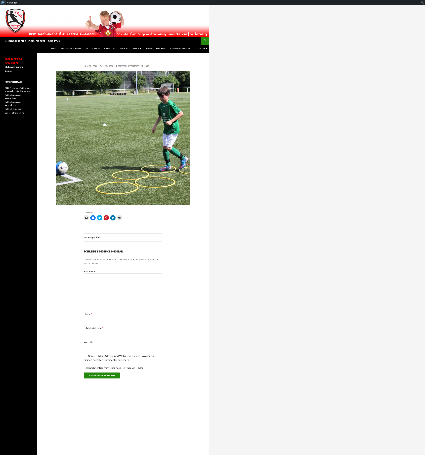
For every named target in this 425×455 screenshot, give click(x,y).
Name (88, 314)
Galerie (135, 48)
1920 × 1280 (107, 66)
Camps (122, 48)
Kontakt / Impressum (180, 48)
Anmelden (12, 2)
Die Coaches (91, 48)
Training (108, 48)
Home (53, 48)
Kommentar (91, 271)
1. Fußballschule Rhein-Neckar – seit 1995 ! (33, 40)
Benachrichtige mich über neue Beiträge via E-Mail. (115, 367)
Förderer (161, 48)
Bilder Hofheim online (14, 113)
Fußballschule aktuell (14, 109)
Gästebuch (199, 48)
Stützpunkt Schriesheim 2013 (133, 66)
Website (88, 341)
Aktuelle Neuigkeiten (71, 48)
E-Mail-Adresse (93, 328)
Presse (149, 48)
